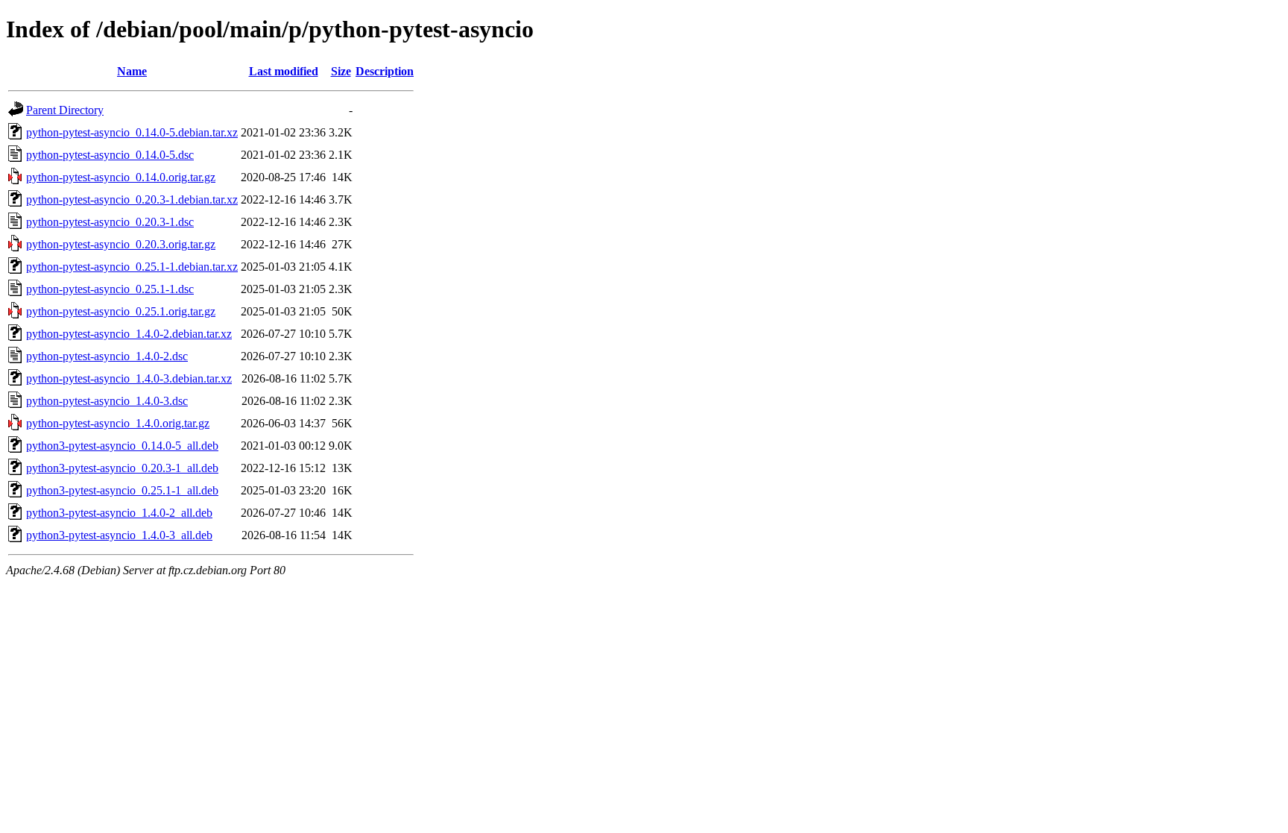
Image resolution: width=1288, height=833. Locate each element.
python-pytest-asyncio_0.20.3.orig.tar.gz (120, 244)
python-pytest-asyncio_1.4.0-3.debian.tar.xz (129, 378)
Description (385, 71)
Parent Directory (65, 110)
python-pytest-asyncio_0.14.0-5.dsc (110, 154)
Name (132, 71)
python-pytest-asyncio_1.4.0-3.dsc (107, 401)
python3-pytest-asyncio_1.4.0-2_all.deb (119, 512)
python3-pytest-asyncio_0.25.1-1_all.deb (122, 490)
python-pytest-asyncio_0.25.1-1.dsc (110, 289)
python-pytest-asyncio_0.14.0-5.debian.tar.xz (132, 132)
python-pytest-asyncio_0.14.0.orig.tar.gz (120, 177)
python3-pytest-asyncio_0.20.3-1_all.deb (122, 468)
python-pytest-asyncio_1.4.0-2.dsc (107, 356)
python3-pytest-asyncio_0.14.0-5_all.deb (122, 445)
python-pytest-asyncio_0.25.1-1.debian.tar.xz (132, 266)
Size (341, 71)
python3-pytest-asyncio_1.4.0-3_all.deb (119, 535)
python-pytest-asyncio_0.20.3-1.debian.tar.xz (132, 199)
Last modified (283, 71)
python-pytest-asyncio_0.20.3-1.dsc (110, 222)
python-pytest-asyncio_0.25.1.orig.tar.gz (120, 311)
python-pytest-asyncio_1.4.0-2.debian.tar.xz (129, 333)
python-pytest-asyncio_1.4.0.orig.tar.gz (117, 423)
